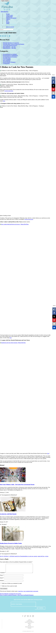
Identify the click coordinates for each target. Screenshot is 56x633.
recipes (46, 556)
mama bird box (41, 556)
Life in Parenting (7, 59)
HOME (8, 14)
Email (2, 577)
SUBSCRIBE (9, 16)
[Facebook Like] (53, 78)
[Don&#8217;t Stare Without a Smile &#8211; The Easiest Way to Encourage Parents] (13, 481)
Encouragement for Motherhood (10, 55)
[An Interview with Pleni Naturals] (13, 511)
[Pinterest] (53, 89)
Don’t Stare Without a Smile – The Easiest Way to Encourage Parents (17, 484)
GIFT (29, 619)
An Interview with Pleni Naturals (8, 514)
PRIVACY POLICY (29, 626)
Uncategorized (6, 63)
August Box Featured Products (10, 45)
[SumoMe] (53, 97)
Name (2, 575)
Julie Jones (14, 556)
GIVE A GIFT (9, 15)
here (4, 101)
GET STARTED (12, 24)
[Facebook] (53, 82)
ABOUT (8, 19)
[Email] (53, 93)
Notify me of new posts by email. (9, 586)
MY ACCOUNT (10, 27)
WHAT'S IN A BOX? (11, 18)
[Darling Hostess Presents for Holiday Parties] (13, 540)
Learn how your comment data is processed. (28, 591)
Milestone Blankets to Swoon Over (11, 42)
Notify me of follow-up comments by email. (12, 583)
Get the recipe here (8, 90)
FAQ (7, 20)
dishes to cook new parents (31, 556)
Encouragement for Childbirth (10, 54)
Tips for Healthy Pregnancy (9, 62)
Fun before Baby (7, 58)
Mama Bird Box (6, 60)
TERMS (29, 628)
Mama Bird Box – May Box (9, 48)
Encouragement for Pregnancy (10, 56)
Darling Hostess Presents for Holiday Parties (11, 543)
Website (2, 580)
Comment (2, 572)
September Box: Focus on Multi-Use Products (13, 44)
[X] (53, 86)
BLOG (7, 22)
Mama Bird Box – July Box (9, 46)
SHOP (7, 23)
